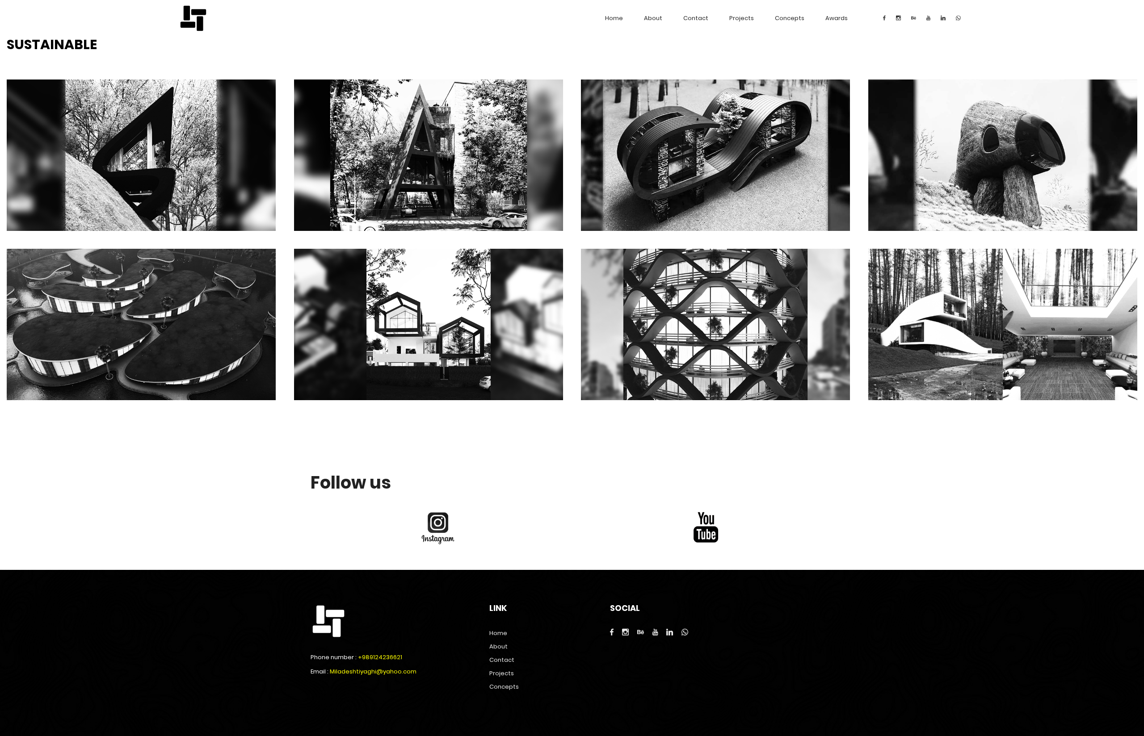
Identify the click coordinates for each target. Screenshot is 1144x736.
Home (614, 18)
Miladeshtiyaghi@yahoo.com (373, 671)
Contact (695, 18)
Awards (836, 18)
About (653, 18)
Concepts (789, 18)
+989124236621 (380, 657)
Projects (741, 18)
